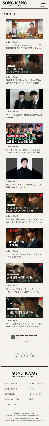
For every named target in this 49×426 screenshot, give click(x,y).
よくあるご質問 (10, 404)
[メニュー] (43, 4)
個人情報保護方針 (11, 394)
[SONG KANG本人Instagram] (33, 356)
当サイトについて (11, 384)
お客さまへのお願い (35, 394)
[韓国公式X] (24, 356)
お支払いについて (11, 389)
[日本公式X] (16, 356)
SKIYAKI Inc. (40, 420)
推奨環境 (32, 399)
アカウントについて (35, 384)
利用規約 (32, 389)
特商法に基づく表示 (12, 399)
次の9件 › (24, 341)
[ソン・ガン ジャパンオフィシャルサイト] (15, 4)
